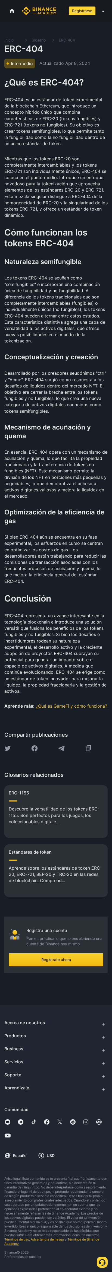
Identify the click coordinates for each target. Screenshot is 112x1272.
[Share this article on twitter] (7, 748)
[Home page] (39, 11)
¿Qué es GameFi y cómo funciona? (71, 706)
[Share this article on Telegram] (61, 748)
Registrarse (82, 10)
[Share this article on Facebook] (34, 748)
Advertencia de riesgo (47, 1239)
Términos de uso (16, 1239)
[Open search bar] (60, 11)
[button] (103, 11)
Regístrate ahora (56, 959)
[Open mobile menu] (103, 11)
